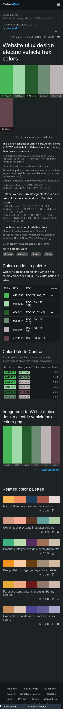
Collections (49, 688)
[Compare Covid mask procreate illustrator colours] (58, 532)
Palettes (12, 688)
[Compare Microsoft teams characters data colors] (58, 510)
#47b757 (6, 294)
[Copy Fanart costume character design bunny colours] (53, 599)
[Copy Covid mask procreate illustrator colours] (53, 532)
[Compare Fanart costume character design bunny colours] (58, 599)
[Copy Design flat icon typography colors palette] (53, 574)
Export (50, 37)
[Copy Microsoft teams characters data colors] (53, 510)
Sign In (19, 137)
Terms (35, 698)
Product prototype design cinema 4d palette (31, 549)
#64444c (6, 337)
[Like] (56, 32)
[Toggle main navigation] (59, 4)
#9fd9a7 (6, 302)
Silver (36, 254)
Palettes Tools (30, 688)
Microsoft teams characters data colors (28, 506)
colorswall (12, 28)
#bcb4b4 (6, 328)
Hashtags (50, 693)
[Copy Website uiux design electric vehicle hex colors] (50, 238)
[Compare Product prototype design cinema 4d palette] (58, 553)
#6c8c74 (6, 319)
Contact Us (50, 698)
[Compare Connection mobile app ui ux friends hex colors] (58, 624)
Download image (49, 469)
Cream (22, 254)
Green (8, 254)
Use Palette (34, 37)
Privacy (22, 698)
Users (9, 698)
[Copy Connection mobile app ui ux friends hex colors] (53, 624)
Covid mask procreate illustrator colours (28, 527)
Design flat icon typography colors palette (30, 570)
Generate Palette (30, 693)
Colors (11, 4)
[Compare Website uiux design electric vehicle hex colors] (58, 37)
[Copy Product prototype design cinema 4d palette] (53, 553)
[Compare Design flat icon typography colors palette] (58, 574)
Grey (49, 254)
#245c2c (6, 311)
